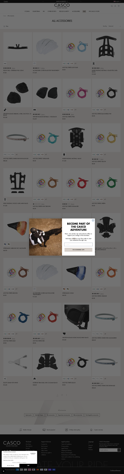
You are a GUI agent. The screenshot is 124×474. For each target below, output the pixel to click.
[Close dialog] (93, 220)
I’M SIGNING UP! (78, 249)
